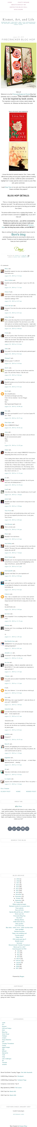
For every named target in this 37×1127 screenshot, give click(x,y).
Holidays (4, 1036)
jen (5, 477)
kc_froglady (8, 779)
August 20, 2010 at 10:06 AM (13, 406)
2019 (17, 879)
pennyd (6, 499)
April (18, 956)
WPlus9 (4, 1051)
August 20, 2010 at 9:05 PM (13, 576)
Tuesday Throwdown (8, 1043)
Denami (4, 1026)
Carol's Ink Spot (9, 305)
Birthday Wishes (19, 919)
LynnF (6, 489)
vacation (4, 1064)
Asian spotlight (19, 929)
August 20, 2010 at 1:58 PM (13, 494)
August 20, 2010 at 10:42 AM (13, 428)
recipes (4, 1038)
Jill (5, 769)
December (19, 894)
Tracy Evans (8, 510)
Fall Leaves (18, 1087)
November (18, 896)
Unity (3, 1056)
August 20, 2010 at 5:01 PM (13, 529)
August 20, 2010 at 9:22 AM (13, 354)
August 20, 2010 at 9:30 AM (13, 363)
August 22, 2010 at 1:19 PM (13, 753)
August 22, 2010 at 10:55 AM (13, 739)
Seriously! (19, 943)
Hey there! (19, 917)
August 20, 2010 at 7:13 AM (13, 287)
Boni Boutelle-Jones (10, 641)
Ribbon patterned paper (19, 904)
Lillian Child (8, 317)
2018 (17, 881)
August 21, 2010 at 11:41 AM (13, 658)
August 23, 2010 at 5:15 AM (13, 765)
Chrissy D (7, 292)
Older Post (6, 791)
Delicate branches (19, 931)
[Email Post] (28, 255)
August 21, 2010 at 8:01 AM (13, 648)
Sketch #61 (13, 1091)
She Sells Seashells (26, 1072)
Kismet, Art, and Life (18, 19)
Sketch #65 (12, 1095)
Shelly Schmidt (9, 557)
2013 (17, 886)
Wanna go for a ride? (19, 947)
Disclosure (18, 9)
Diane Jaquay (8, 422)
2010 (17, 892)
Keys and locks (19, 910)
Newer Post (31, 791)
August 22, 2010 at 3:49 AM (13, 704)
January (18, 962)
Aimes (6, 432)
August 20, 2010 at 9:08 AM (13, 328)
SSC (3, 1049)
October (18, 898)
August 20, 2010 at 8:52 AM (13, 301)
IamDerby (7, 734)
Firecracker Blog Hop (19, 916)
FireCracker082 (9, 571)
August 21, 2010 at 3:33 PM (13, 683)
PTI (3, 1024)
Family (4, 1045)
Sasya (6, 697)
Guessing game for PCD (19, 949)
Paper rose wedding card (19, 933)
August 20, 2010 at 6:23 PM (13, 539)
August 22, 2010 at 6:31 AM (13, 716)
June (18, 952)
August (18, 902)
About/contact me (18, 4)
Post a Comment (5, 788)
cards (23, 257)
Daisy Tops (8, 187)
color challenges (6, 1058)
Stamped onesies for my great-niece (19, 906)
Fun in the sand (19, 925)
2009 (17, 964)
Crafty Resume (23, 2)
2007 (17, 968)
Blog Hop (17, 257)
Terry (6, 411)
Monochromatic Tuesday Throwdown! (19, 945)
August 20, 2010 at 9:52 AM (13, 387)
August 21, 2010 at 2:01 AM (13, 637)
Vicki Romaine (8, 524)
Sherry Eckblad (9, 280)
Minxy (6, 268)
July (18, 951)
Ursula (6, 333)
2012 (17, 888)
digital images (6, 1047)
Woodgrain (20, 1076)
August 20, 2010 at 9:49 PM (13, 609)
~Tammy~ (7, 676)
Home (10, 2)
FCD (27, 257)
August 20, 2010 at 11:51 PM (14, 621)
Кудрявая (7, 757)
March (18, 958)
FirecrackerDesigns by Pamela (21, 94)
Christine (7, 625)
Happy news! (19, 937)
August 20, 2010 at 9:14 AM (13, 344)
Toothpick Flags (21, 1080)
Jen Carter (7, 614)
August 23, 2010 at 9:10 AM (13, 774)
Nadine (6, 450)
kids (3, 1041)
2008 (17, 966)
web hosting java (16, 1114)
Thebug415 (8, 358)
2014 (17, 884)
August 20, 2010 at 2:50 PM (13, 506)
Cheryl (6, 534)
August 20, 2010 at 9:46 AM (13, 375)
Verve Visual (5, 1034)
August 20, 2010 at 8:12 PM (13, 566)
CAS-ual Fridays (6, 1028)
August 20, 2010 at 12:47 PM (14, 485)
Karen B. (7, 744)
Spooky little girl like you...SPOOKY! (19, 912)
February (18, 960)
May (18, 954)
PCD (3, 1030)
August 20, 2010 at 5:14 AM (13, 276)
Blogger (22, 976)
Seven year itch (19, 914)
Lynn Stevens (8, 379)
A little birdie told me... (19, 921)
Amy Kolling (8, 543)
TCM (3, 1055)
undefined (22, 1114)
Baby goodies (19, 923)
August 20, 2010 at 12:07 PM (14, 445)
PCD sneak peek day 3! (19, 939)
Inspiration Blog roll (18, 7)
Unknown (7, 594)
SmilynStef (8, 709)
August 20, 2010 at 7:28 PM (13, 553)
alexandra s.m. (8, 653)
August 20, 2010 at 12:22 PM (14, 473)
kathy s (6, 580)
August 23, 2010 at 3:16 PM (13, 784)
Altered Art (5, 1053)
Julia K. (7, 368)
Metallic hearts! (19, 941)
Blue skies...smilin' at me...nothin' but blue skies (19, 927)
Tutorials (4, 1062)
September (18, 900)
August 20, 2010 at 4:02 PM (13, 520)
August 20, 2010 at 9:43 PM (13, 589)
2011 (17, 890)
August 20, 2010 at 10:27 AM (13, 418)
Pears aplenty (19, 908)
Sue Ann (7, 662)
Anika (6, 348)
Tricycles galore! (19, 935)
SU (3, 1060)
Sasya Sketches (6, 1039)
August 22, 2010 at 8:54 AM (13, 730)
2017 (17, 883)
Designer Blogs (23, 1126)
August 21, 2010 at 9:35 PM (13, 693)
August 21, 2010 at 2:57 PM (13, 672)
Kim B (6, 391)
